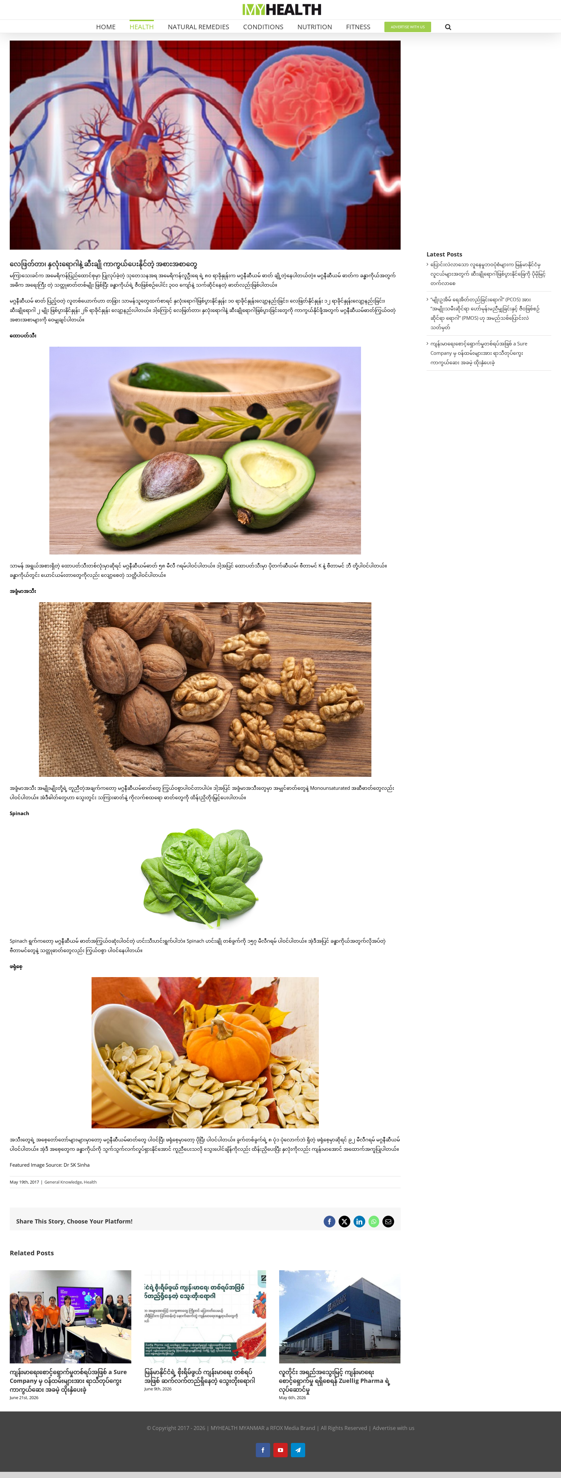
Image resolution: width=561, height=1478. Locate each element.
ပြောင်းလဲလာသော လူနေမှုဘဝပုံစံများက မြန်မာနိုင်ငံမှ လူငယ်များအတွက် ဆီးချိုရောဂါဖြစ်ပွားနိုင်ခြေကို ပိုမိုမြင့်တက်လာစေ (488, 273)
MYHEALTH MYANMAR (238, 1428)
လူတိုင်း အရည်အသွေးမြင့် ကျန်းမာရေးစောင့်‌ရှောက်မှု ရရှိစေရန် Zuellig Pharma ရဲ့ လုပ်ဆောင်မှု (200, 1380)
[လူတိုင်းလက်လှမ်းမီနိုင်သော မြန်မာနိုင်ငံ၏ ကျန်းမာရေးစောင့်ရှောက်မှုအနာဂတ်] (340, 1273)
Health (90, 1182)
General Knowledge (63, 1182)
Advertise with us (394, 1428)
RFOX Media (284, 1428)
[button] (448, 26)
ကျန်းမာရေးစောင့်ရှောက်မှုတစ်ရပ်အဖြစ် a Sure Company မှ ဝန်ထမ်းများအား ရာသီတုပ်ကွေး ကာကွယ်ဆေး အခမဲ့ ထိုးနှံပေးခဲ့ (478, 353)
